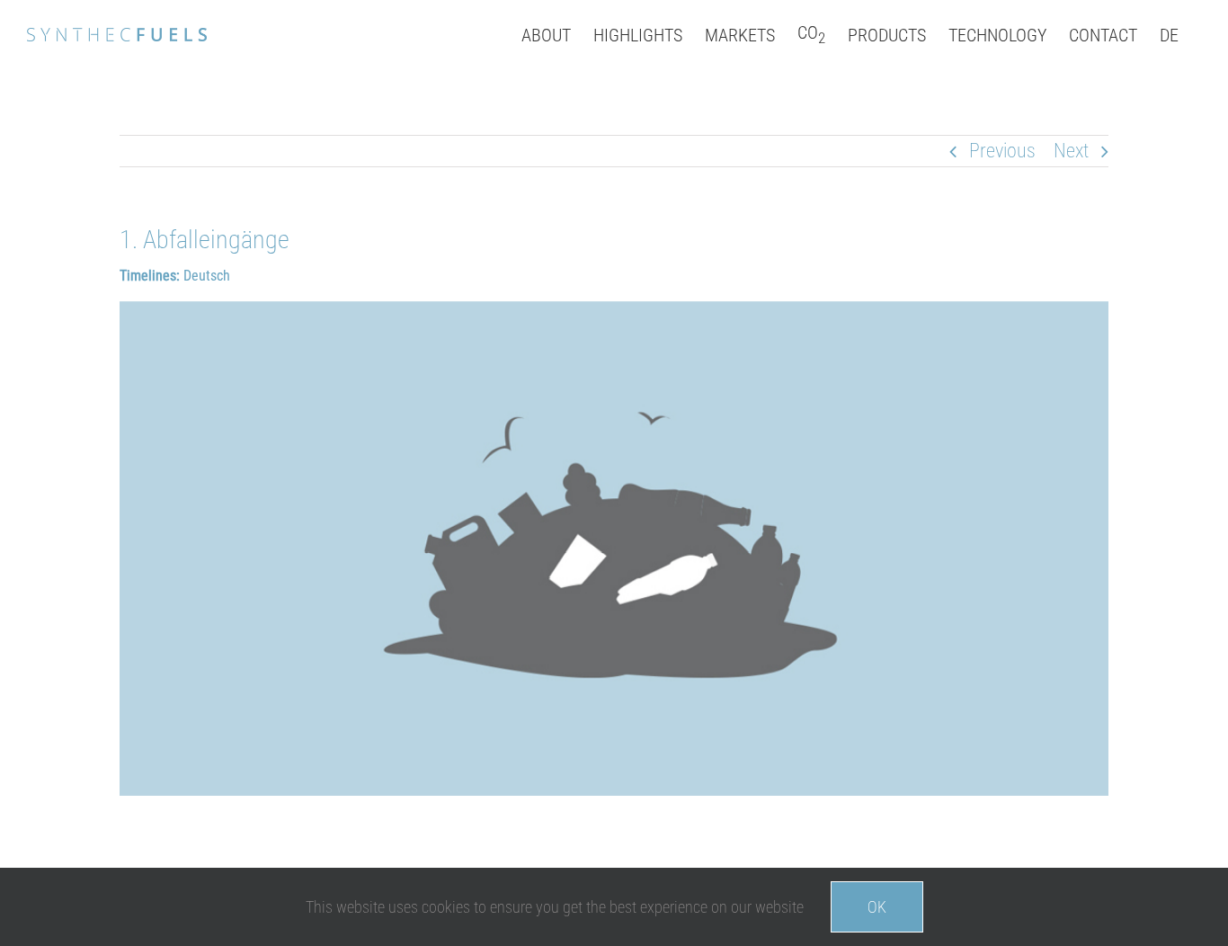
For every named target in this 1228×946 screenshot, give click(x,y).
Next (1071, 150)
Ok (877, 906)
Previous (1002, 150)
